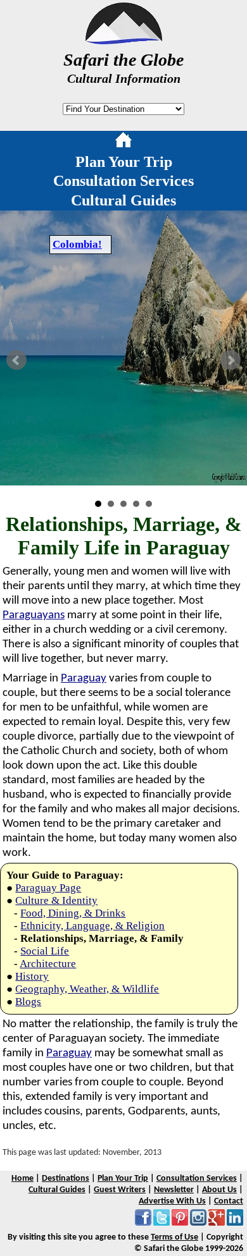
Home (22, 1178)
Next (230, 360)
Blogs (28, 1002)
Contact (228, 1201)
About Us (219, 1190)
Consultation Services (123, 181)
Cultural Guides (123, 200)
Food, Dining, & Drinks (72, 913)
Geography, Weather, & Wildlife (87, 989)
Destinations (65, 1178)
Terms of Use (174, 1237)
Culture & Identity (56, 900)
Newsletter (174, 1190)
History (32, 976)
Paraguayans (34, 615)
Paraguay (83, 679)
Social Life (44, 951)
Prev (16, 360)
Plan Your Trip (123, 162)
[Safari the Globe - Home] (124, 40)
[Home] (123, 142)
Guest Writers (120, 1190)
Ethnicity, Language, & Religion (92, 926)
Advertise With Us (172, 1201)
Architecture (48, 964)
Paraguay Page (48, 888)
